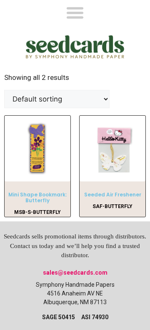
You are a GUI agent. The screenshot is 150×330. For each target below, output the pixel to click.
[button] (75, 12)
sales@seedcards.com (75, 272)
